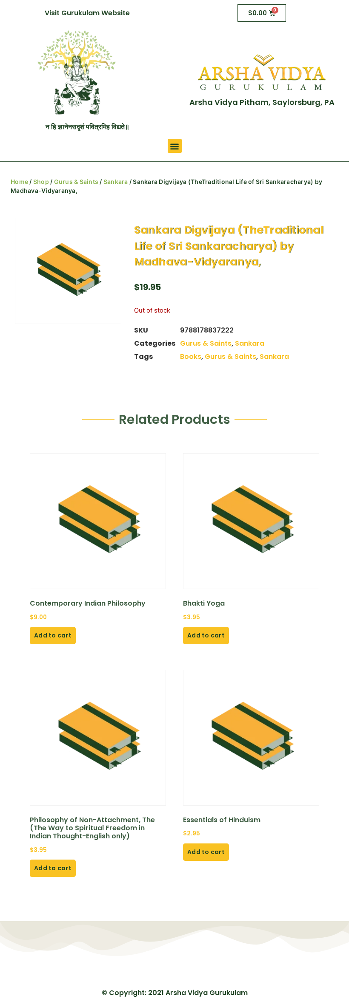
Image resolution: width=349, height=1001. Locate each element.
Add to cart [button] (53, 635)
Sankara (115, 181)
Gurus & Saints (76, 181)
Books (190, 356)
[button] (175, 146)
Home (19, 181)
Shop (41, 181)
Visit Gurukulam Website (87, 13)
